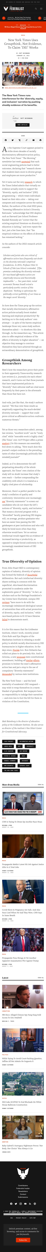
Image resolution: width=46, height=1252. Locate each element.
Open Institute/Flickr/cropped (16, 87)
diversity (30, 746)
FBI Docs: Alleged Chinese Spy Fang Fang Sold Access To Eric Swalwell (21, 1016)
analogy (5, 443)
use (3, 501)
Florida (16, 650)
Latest (5, 977)
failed (4, 619)
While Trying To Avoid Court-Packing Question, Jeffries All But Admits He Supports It (22, 1059)
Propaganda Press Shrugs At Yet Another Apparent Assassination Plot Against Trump (20, 959)
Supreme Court (24, 766)
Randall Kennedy (10, 761)
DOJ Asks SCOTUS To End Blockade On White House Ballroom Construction (21, 1103)
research (29, 182)
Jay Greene (23, 751)
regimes (5, 602)
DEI (19, 746)
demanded (7, 674)
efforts (36, 660)
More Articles (22, 125)
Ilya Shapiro (8, 751)
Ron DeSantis (8, 766)
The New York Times (11, 770)
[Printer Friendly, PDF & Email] (40, 140)
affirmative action (26, 741)
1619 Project (8, 741)
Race (23, 756)
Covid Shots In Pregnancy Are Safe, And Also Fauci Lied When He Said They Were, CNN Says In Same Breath (22, 913)
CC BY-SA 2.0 (31, 87)
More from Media (10, 784)
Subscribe (23, 1240)
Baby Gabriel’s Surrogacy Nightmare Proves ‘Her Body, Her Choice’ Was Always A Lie (22, 1147)
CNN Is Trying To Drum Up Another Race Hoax (22, 822)
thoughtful (32, 574)
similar (29, 660)
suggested (25, 161)
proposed (21, 657)
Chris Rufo (8, 746)
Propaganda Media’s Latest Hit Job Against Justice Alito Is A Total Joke (23, 865)
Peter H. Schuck (10, 756)
